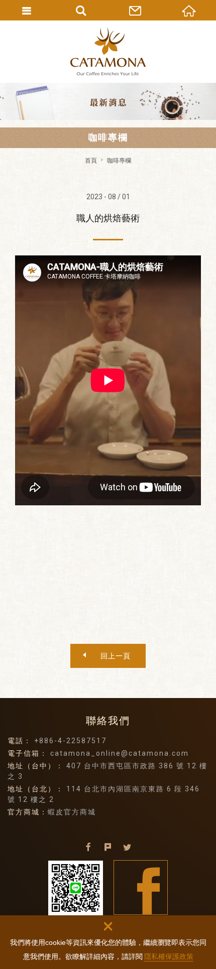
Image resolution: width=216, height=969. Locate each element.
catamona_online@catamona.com (119, 753)
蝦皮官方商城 (72, 812)
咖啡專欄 (119, 160)
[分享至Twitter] (127, 847)
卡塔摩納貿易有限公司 (108, 51)
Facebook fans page (141, 887)
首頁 (91, 160)
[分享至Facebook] (88, 847)
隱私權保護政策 (168, 956)
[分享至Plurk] (108, 847)
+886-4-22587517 (70, 741)
